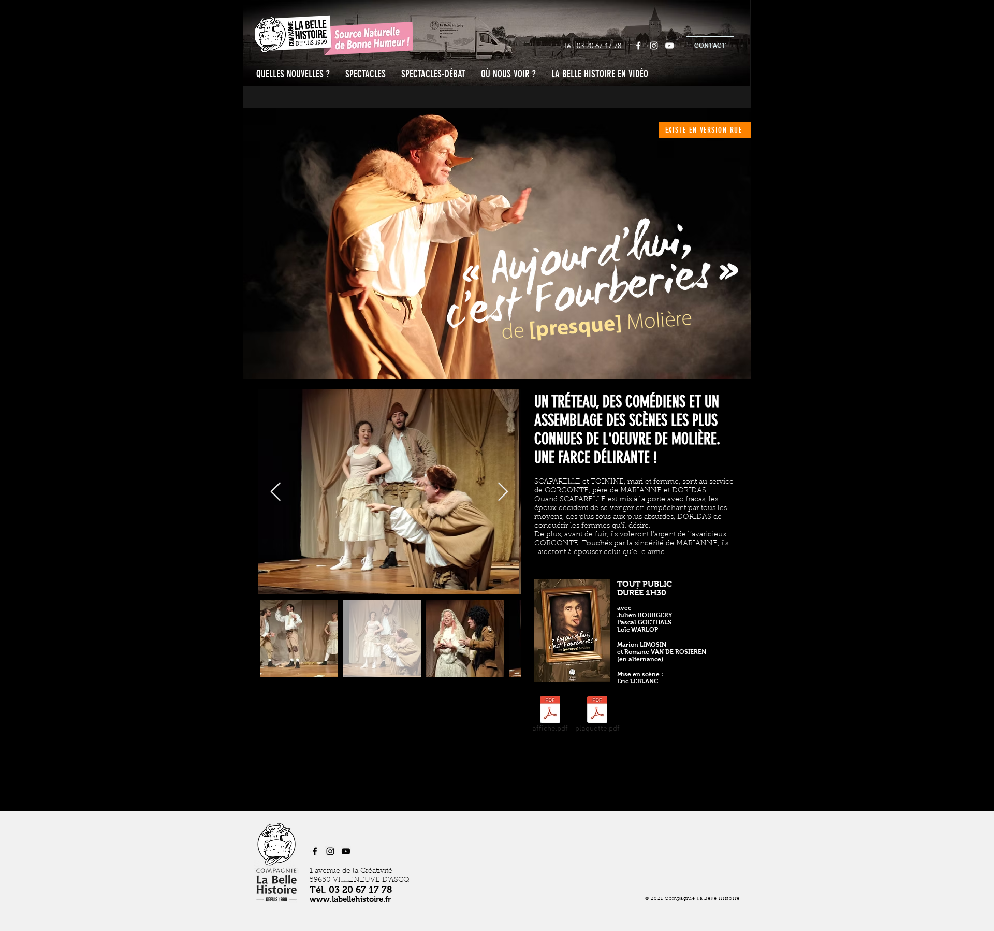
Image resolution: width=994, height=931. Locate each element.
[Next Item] (503, 492)
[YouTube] (669, 45)
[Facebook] (638, 45)
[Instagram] (654, 45)
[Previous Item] (276, 492)
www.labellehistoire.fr (350, 899)
